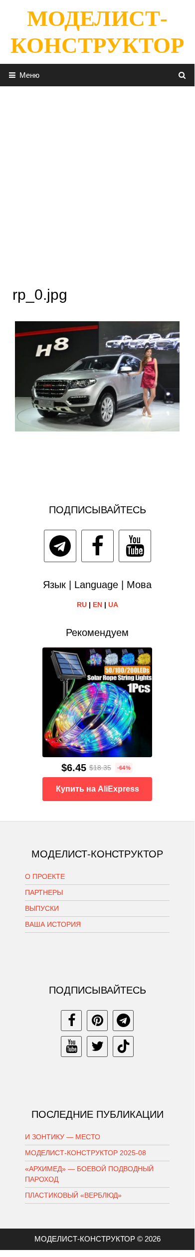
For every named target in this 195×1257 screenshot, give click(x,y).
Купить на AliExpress (97, 789)
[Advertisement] (97, 183)
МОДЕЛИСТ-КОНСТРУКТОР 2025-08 (85, 1153)
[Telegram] (60, 546)
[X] (97, 1046)
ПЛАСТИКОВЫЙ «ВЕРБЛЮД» (73, 1195)
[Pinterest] (97, 1020)
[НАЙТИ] (182, 75)
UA (113, 605)
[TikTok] (123, 1046)
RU (82, 605)
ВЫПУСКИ (42, 908)
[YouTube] (135, 546)
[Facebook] (97, 546)
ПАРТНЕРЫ (44, 892)
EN (97, 605)
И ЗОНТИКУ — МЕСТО (62, 1137)
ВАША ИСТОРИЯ (53, 924)
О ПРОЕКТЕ (45, 876)
